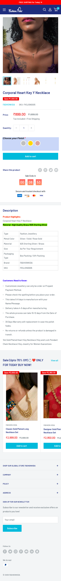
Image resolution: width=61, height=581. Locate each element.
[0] (56, 9)
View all (54, 360)
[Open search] (44, 9)
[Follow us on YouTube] (26, 551)
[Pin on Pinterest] (45, 170)
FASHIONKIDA (9, 104)
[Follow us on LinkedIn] (32, 551)
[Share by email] (56, 170)
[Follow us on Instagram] (16, 551)
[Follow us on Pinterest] (21, 551)
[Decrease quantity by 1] (16, 128)
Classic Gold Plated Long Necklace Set (17, 430)
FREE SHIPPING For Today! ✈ (30, 2)
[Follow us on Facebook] (5, 551)
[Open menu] (4, 10)
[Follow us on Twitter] (10, 551)
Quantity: (7, 128)
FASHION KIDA (11, 425)
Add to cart (30, 156)
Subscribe (12, 528)
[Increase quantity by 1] (31, 128)
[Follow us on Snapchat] (37, 551)
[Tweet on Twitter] (51, 170)
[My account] (50, 9)
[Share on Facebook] (40, 170)
